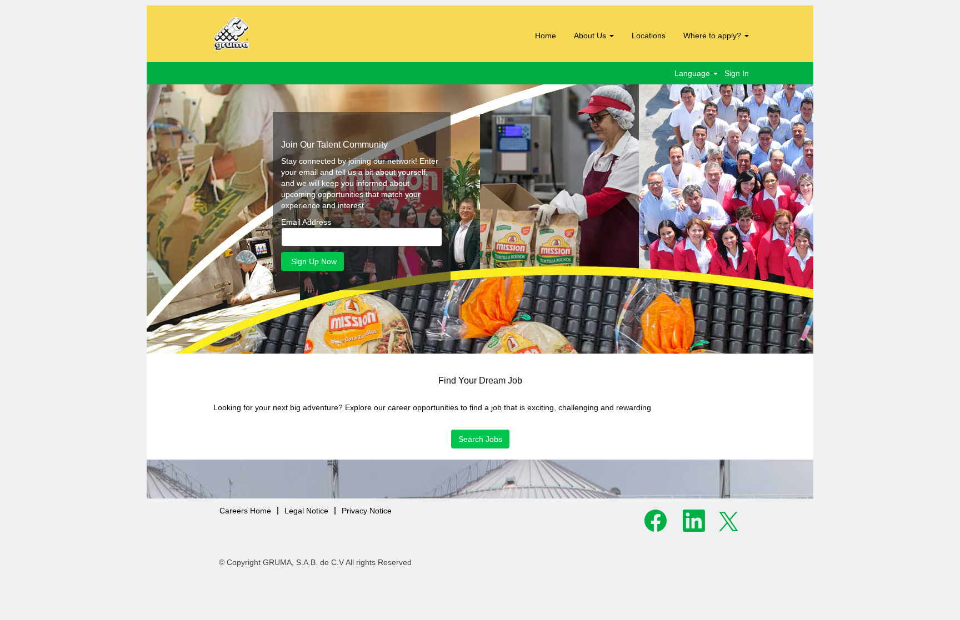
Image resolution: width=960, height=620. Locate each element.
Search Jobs (480, 439)
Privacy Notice (367, 510)
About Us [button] (591, 35)
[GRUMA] (274, 34)
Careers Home (245, 510)
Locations (649, 35)
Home (545, 35)
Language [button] (693, 73)
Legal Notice (306, 510)
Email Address (306, 222)
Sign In (736, 73)
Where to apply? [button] (713, 35)
